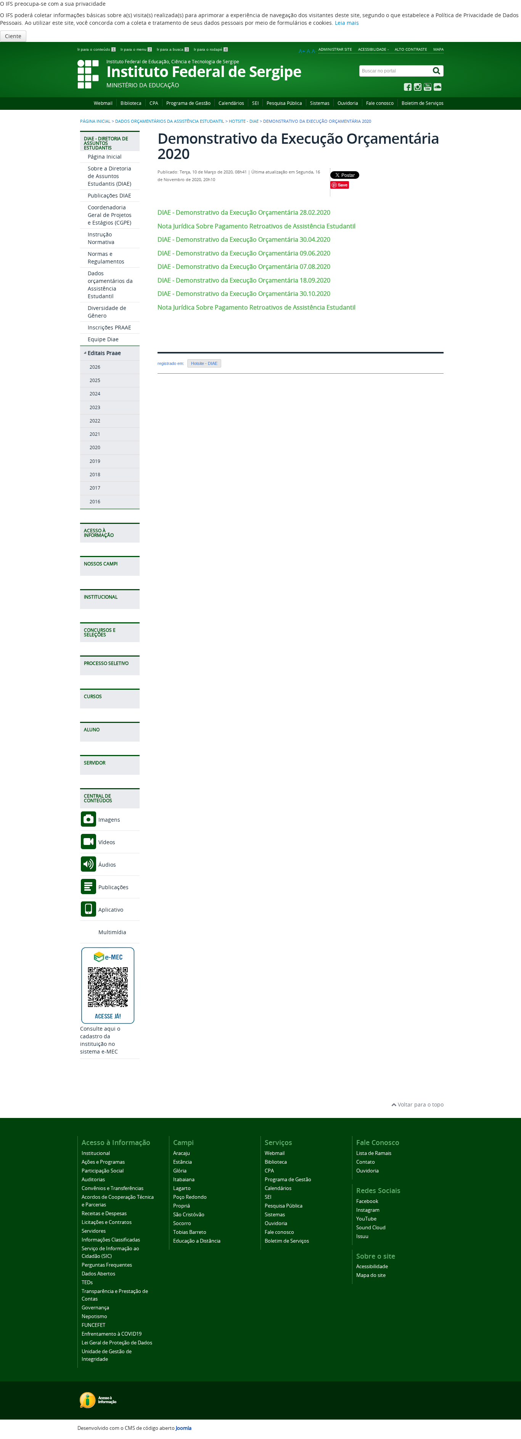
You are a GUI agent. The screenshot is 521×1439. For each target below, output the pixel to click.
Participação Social (103, 1171)
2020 (95, 447)
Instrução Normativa (101, 238)
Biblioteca (131, 103)
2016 (95, 501)
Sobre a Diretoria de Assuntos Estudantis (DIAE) (109, 176)
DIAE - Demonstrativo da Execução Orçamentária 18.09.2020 (244, 280)
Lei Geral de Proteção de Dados (117, 1342)
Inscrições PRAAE (109, 327)
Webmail (103, 103)
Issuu (362, 1236)
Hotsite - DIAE (244, 121)
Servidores (94, 1231)
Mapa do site (371, 1275)
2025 (95, 380)
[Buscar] (437, 71)
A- (314, 51)
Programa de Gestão (188, 103)
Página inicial (95, 121)
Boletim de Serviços (423, 103)
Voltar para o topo (420, 1104)
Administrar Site (335, 49)
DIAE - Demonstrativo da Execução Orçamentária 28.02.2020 (244, 212)
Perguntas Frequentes (107, 1265)
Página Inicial (105, 156)
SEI (255, 103)
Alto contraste (411, 49)
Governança (95, 1307)
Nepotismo (94, 1316)
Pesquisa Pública (284, 103)
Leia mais (347, 22)
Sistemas (320, 103)
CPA (154, 103)
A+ (302, 51)
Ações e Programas (103, 1162)
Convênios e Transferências (112, 1188)
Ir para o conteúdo (96, 49)
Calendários (231, 103)
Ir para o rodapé (210, 49)
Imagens (108, 819)
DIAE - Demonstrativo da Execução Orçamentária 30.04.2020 (244, 239)
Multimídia (111, 932)
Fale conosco (380, 103)
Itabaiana (184, 1179)
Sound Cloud (371, 1227)
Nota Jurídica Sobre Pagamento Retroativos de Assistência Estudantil (256, 226)
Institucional (96, 1153)
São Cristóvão (188, 1214)
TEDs (87, 1282)
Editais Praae (104, 353)
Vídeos (106, 842)
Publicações (113, 887)
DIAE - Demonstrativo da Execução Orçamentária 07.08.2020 (244, 266)
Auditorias (93, 1179)
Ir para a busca (172, 49)
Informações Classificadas (111, 1240)
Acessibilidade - (373, 49)
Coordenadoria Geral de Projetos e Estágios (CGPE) (110, 215)
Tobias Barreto (189, 1232)
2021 (95, 434)
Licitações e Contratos (107, 1222)
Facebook (367, 1201)
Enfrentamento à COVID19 (112, 1334)
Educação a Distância (196, 1241)
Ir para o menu (136, 49)
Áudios (106, 864)
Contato (365, 1162)
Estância (182, 1162)
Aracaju (181, 1153)
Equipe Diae (103, 339)
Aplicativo (110, 909)
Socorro (182, 1223)
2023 (95, 407)
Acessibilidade (372, 1266)
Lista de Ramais (373, 1153)
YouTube (366, 1219)
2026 (95, 367)
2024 (95, 394)
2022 (95, 421)
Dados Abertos (98, 1273)
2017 (95, 488)
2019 (95, 461)
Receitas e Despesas (104, 1213)
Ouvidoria (348, 103)
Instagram (367, 1210)
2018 (95, 474)
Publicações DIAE (109, 195)
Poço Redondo (190, 1197)
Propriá (181, 1206)
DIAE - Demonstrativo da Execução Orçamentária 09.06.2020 (244, 253)
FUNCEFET (93, 1325)
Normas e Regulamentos (106, 257)
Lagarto (182, 1188)
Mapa (438, 49)
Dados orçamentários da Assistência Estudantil (169, 121)
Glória (180, 1171)
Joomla (183, 1428)
